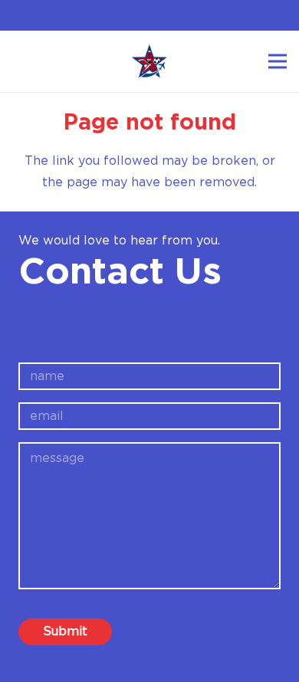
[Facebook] (116, 14)
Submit (65, 631)
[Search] (20, 61)
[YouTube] (182, 14)
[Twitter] (138, 14)
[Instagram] (160, 15)
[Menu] (277, 61)
